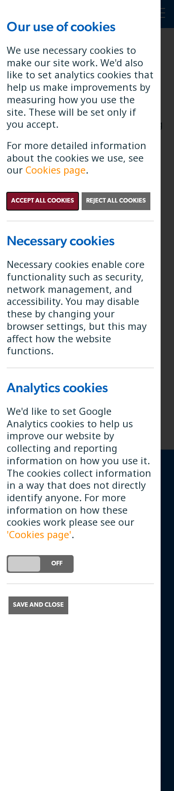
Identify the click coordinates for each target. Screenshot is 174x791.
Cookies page (55, 169)
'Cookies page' (39, 534)
